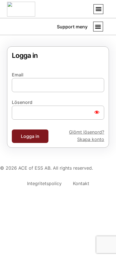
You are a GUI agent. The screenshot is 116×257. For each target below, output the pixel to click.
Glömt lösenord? (86, 132)
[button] (98, 9)
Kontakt (81, 183)
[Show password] (97, 113)
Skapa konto (90, 139)
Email (17, 74)
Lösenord (22, 102)
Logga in (30, 136)
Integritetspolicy (44, 183)
